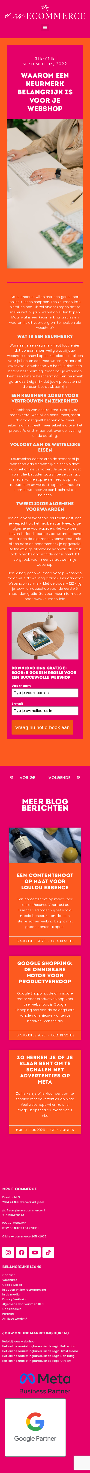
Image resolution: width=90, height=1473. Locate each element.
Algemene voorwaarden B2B (23, 1304)
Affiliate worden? (14, 1319)
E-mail (18, 703)
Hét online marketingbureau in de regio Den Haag (38, 1356)
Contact (8, 1275)
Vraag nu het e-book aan (42, 727)
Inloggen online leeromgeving (24, 1290)
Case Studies (12, 1285)
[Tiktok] (48, 1252)
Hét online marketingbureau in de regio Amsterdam (40, 1351)
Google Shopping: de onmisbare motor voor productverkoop (45, 972)
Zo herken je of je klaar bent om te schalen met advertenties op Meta (45, 1069)
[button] (45, 27)
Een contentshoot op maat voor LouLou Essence (45, 881)
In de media (11, 1294)
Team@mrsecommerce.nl (26, 1210)
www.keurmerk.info (49, 599)
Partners (8, 1314)
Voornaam (21, 685)
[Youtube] (35, 1252)
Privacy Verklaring (15, 1299)
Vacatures (10, 1280)
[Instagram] (8, 1252)
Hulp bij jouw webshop (18, 1341)
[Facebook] (21, 1252)
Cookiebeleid (11, 1309)
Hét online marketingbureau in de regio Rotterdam (39, 1346)
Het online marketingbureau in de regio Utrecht (37, 1361)
